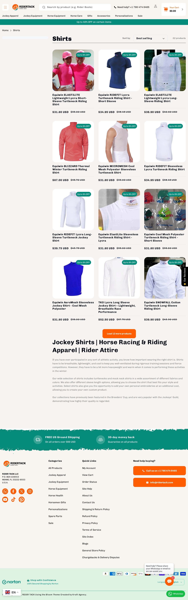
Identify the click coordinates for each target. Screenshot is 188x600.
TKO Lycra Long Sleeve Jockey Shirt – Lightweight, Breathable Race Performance (117, 307)
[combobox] (75, 7)
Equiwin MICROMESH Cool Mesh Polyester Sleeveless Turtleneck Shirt (117, 169)
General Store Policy (93, 550)
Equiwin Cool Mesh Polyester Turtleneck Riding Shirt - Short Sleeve (164, 237)
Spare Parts (55, 516)
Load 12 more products (119, 333)
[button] (5, 7)
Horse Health (55, 495)
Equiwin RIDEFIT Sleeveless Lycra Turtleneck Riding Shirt (164, 168)
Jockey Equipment (58, 481)
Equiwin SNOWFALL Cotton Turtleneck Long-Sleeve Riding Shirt (162, 305)
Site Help (87, 488)
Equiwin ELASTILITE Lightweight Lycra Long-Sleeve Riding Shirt (160, 98)
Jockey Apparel (57, 475)
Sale (50, 523)
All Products (55, 468)
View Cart (87, 475)
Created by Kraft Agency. (74, 594)
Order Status (89, 481)
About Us (87, 495)
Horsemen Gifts (57, 502)
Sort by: (126, 38)
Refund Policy (89, 516)
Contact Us (88, 502)
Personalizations (57, 509)
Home (5, 30)
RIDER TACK (28, 594)
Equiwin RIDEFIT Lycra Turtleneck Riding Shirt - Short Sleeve (115, 98)
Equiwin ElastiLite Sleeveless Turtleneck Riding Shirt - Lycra (118, 237)
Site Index (87, 536)
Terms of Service (91, 529)
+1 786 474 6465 (139, 7)
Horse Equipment (58, 488)
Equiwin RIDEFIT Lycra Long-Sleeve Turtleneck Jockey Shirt (72, 237)
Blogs (85, 543)
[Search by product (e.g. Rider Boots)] (44, 7)
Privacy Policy (90, 523)
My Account (89, 468)
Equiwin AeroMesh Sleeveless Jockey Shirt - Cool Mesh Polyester (73, 305)
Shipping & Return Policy (96, 509)
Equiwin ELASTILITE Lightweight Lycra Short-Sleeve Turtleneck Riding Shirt (69, 99)
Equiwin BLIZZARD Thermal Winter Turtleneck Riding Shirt (71, 169)
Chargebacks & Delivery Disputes (101, 557)
